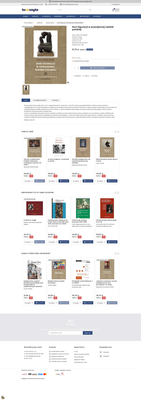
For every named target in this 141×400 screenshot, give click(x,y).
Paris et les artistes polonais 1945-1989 (79, 221)
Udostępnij (77, 76)
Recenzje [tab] (55, 100)
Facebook (106, 352)
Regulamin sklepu (79, 359)
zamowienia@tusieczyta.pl (70, 4)
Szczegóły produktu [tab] (40, 100)
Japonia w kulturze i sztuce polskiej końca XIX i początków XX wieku (106, 283)
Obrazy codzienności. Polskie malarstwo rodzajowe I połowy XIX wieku (32, 161)
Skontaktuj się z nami (80, 362)
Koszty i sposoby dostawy (81, 354)
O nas (76, 351)
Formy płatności (79, 357)
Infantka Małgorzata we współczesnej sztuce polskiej (81, 161)
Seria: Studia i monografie (79, 35)
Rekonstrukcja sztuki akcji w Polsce (107, 160)
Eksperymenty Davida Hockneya (56, 282)
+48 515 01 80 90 (53, 4)
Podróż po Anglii (30, 220)
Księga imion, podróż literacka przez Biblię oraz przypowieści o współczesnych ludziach (33, 283)
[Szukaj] (90, 9)
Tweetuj (86, 76)
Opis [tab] (25, 100)
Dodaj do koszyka (97, 68)
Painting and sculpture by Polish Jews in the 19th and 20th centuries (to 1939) (58, 222)
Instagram (106, 356)
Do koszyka (40, 181)
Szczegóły (28, 181)
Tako (82, 45)
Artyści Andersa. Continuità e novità (58, 160)
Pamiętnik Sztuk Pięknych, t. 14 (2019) (82, 282)
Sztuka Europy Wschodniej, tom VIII (106, 221)
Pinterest (95, 76)
